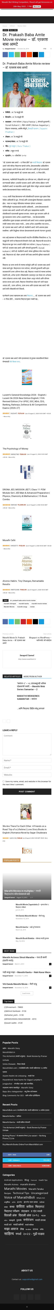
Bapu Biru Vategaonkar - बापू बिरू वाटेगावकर (20, 1091)
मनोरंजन (12, 26)
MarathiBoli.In (9, 1052)
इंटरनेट (19, 1202)
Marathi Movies (9, 607)
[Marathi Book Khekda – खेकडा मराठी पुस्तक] (8, 941)
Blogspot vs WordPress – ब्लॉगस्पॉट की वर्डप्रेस (40, 639)
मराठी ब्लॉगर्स (18, 1224)
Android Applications (13, 1180)
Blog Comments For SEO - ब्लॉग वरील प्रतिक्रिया (21, 1095)
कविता (20, 1206)
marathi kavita (24, 604)
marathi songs (22, 607)
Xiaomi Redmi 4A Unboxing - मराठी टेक (18, 1076)
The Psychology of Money (15, 448)
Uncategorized (39, 1193)
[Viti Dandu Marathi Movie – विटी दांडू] (8, 918)
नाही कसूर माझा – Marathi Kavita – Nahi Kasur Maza (26, 972)
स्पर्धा (18, 1233)
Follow (46, 1160)
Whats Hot (41, 1198)
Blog (27, 1180)
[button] (4, 19)
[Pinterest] (23, 54)
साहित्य (9, 1233)
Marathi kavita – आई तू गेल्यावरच (28, 927)
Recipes (7, 1193)
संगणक (35, 1229)
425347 (14, 413)
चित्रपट (30, 295)
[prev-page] (4, 721)
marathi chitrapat (10, 604)
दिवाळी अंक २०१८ (29, 1215)
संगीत (42, 1229)
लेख (22, 1229)
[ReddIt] (29, 54)
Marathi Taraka (36, 1189)
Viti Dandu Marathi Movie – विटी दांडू (30, 916)
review (32, 607)
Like (48, 1155)
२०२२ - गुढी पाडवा (33, 1233)
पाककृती (12, 1220)
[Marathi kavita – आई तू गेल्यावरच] (8, 930)
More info (7, 416)
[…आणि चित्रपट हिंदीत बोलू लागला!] (9, 711)
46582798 (14, 454)
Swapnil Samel (10, 49)
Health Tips (43, 1180)
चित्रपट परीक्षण (22, 26)
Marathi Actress (11, 1184)
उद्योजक (41, 1202)
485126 (13, 505)
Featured (34, 1180)
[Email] (35, 54)
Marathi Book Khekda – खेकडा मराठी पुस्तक (32, 938)
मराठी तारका (40, 1220)
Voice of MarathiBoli (19, 1197)
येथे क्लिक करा (15, 361)
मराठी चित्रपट (37, 162)
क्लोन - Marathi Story (11, 1048)
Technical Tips (21, 1193)
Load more (26, 993)
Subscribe (46, 1166)
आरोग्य (13, 1202)
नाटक (43, 1215)
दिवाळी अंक (10, 1215)
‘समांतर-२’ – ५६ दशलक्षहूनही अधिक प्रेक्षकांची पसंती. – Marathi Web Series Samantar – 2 (31, 686)
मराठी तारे (8, 1224)
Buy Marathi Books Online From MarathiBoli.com (23, 1144)
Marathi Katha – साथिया (12, 1116)
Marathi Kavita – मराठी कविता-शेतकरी (16, 1122)
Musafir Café (9, 540)
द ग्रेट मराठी (36, 1211)
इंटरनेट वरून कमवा (31, 1202)
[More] (47, 54)
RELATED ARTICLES (12, 676)
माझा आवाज (11, 1228)
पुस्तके (19, 1220)
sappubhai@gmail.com (32, 1279)
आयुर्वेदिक (7, 1202)
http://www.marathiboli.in (27, 659)
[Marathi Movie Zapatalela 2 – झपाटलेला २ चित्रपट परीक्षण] (8, 907)
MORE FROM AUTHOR (33, 676)
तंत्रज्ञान (25, 1211)
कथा (6, 1207)
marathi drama (27, 1184)
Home (5, 26)
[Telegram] (41, 54)
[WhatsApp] (17, 54)
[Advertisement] (27, 11)
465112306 (15, 590)
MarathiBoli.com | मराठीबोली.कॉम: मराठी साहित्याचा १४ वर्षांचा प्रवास (26, 1110)
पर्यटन (5, 1220)
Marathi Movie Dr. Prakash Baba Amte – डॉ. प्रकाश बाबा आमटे (14, 640)
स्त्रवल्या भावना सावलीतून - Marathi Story (18, 1087)
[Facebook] (5, 54)
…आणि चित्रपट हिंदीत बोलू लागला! (30, 708)
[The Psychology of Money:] (27, 432)
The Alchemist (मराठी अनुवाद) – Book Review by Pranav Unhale (24, 1129)
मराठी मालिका (29, 1224)
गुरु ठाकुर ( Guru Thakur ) (19, 146)
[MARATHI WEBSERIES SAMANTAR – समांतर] (9, 699)
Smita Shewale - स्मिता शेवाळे (14, 1064)
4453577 (14, 546)
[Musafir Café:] (27, 524)
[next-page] (8, 721)
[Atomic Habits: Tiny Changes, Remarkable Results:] (27, 565)
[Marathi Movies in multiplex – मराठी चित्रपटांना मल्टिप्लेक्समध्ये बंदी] (27, 883)
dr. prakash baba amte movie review (23, 600)
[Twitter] (11, 54)
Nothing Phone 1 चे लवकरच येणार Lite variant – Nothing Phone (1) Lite (24, 1137)
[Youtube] (37, 1297)
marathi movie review (39, 604)
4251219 (13, 838)
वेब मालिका (28, 1229)
